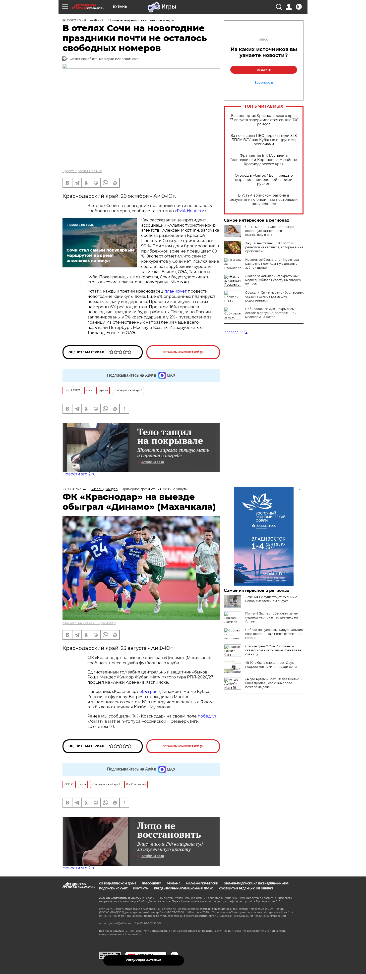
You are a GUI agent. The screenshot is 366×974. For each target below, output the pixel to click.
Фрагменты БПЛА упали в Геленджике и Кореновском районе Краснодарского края (263, 160)
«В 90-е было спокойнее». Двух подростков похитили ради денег (271, 664)
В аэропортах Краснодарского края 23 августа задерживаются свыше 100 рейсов (263, 120)
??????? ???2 (235, 332)
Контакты (140, 888)
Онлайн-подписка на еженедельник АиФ (256, 883)
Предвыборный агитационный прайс (183, 888)
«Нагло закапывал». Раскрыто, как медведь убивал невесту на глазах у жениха (273, 280)
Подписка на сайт (113, 888)
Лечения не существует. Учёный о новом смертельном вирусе (271, 599)
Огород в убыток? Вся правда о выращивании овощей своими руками (264, 179)
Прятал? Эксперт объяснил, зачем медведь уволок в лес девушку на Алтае (271, 617)
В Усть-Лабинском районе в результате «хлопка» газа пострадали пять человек (264, 199)
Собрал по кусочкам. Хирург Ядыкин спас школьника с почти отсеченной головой (274, 634)
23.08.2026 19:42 (74, 489)
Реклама (174, 883)
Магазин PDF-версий (202, 883)
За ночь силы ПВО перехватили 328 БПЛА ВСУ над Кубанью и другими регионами (264, 140)
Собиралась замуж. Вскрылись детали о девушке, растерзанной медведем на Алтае (271, 313)
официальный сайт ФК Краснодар (89, 623)
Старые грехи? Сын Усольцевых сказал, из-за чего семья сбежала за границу (273, 650)
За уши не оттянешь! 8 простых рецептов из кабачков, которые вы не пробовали (274, 247)
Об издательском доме (117, 883)
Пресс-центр (151, 883)
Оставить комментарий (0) (183, 352)
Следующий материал (143, 960)
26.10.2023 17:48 (74, 20)
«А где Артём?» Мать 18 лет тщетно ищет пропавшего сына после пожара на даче (272, 683)
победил (207, 716)
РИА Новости (190, 210)
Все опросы (263, 82)
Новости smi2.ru (79, 474)
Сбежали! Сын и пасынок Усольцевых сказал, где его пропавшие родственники (274, 296)
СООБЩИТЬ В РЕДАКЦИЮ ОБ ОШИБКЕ (246, 888)
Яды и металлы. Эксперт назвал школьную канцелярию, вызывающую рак (269, 231)
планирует (176, 291)
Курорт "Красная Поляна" (82, 171)
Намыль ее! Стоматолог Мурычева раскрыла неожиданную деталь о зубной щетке (272, 263)
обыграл (147, 691)
